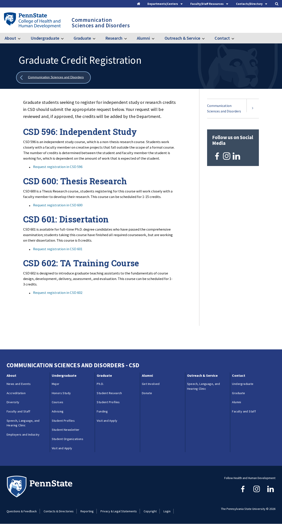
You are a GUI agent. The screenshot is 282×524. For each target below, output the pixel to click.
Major (55, 384)
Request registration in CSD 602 (57, 292)
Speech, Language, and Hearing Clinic (23, 423)
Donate (147, 393)
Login (167, 511)
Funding (102, 411)
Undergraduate (45, 38)
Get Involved (151, 384)
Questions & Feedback (22, 511)
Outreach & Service (182, 38)
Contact (222, 38)
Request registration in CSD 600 (57, 205)
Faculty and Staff (18, 411)
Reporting (87, 511)
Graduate (82, 38)
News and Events (19, 384)
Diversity (13, 402)
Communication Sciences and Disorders (224, 108)
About (10, 38)
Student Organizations (67, 439)
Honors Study (61, 393)
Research (113, 38)
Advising (58, 411)
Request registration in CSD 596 (57, 166)
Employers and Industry (23, 434)
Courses (57, 402)
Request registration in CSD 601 (57, 248)
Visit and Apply (62, 448)
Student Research (109, 393)
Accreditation (16, 393)
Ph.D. (100, 384)
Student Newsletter (66, 430)
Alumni (143, 38)
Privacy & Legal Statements (118, 511)
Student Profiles (63, 421)
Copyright (150, 511)
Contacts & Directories (59, 511)
